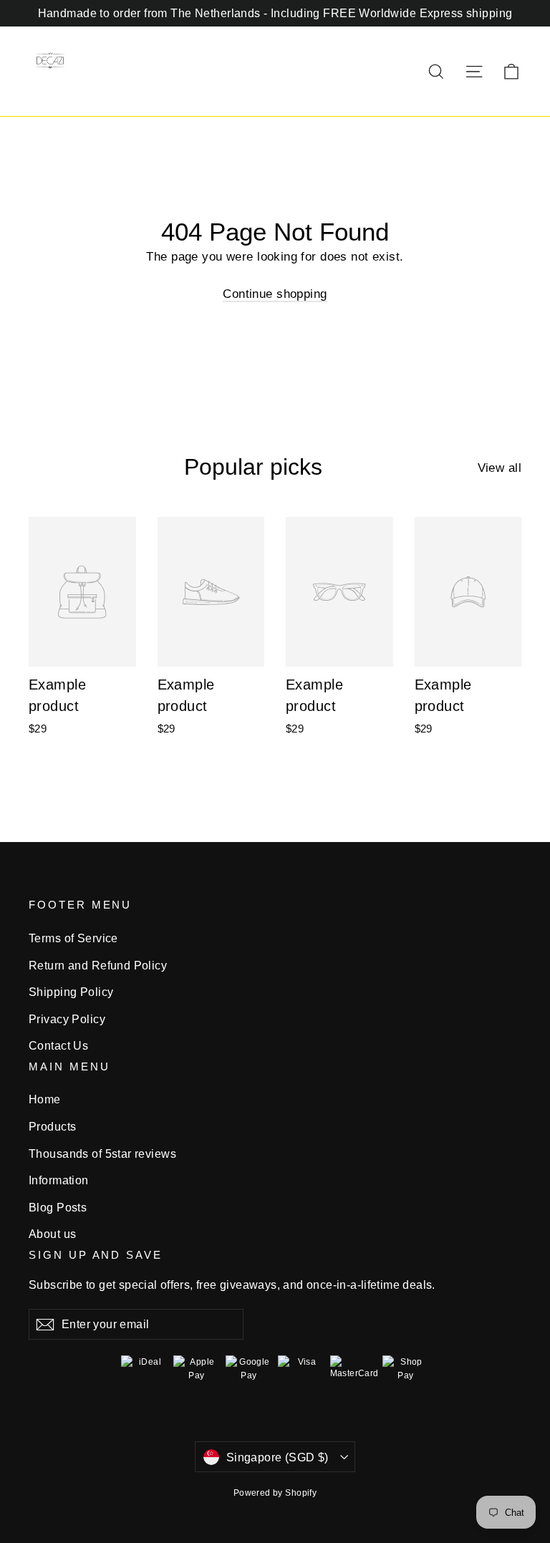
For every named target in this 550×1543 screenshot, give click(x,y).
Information (59, 1180)
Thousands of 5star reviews (102, 1154)
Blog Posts (58, 1207)
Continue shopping (275, 294)
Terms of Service (73, 938)
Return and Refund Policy (98, 965)
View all (499, 468)
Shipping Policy (71, 992)
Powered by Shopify (275, 1493)
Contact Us (58, 1046)
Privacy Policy (67, 1019)
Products (52, 1127)
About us (52, 1234)
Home (45, 1099)
